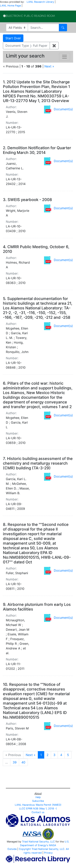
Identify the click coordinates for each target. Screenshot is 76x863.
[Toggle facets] (64, 57)
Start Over (13, 38)
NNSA (52, 845)
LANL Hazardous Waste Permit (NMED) (38, 804)
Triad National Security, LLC (38, 841)
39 (15, 762)
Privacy (48, 852)
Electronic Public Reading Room (29, 16)
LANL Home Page (10, 5)
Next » (49, 66)
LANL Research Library (40, 1)
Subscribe (38, 800)
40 (23, 762)
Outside (12, 849)
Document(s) (63, 109)
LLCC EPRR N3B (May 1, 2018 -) (38, 808)
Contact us (38, 812)
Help (38, 797)
